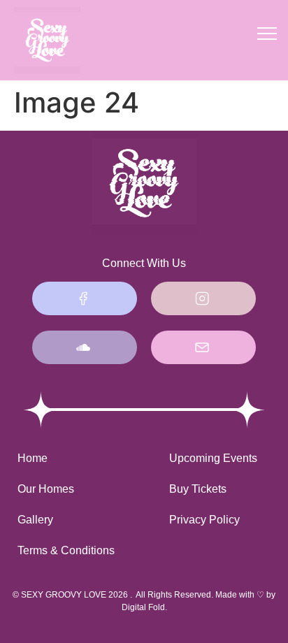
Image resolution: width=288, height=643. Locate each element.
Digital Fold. (144, 607)
